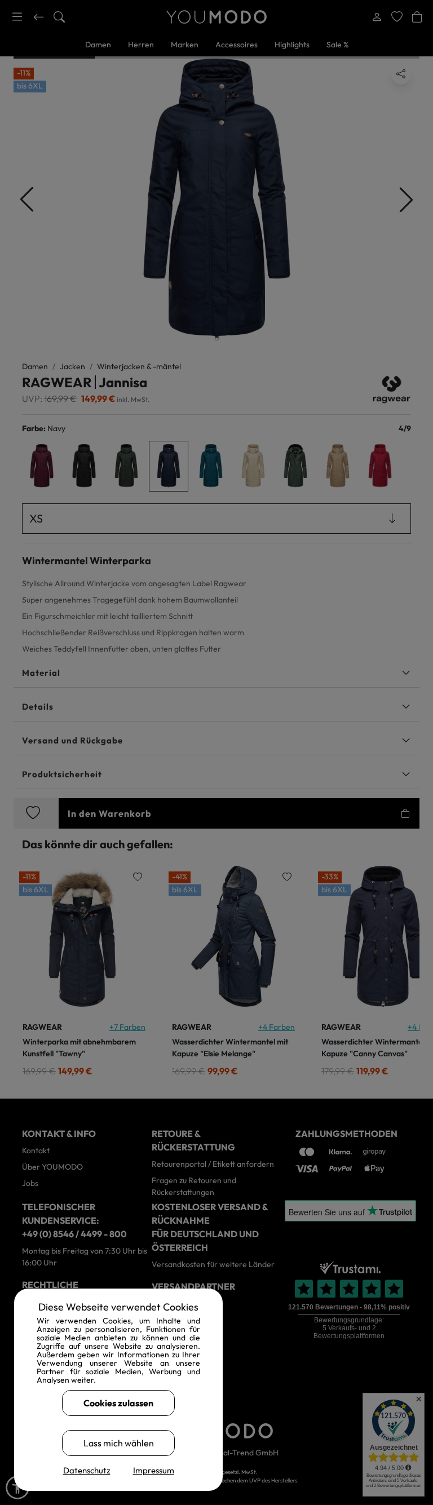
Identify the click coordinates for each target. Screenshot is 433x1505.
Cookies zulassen (118, 1403)
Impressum (153, 1470)
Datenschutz (87, 1470)
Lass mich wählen (118, 1443)
